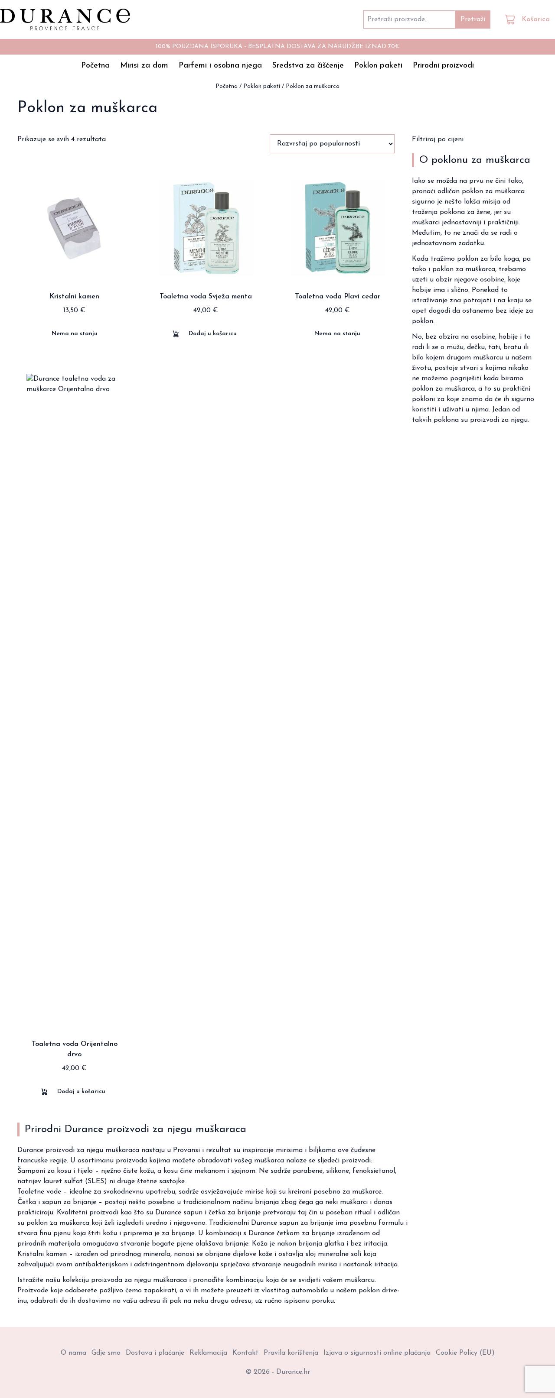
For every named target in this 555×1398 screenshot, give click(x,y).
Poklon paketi (378, 66)
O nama (73, 1352)
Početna (95, 66)
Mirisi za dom (144, 66)
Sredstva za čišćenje (308, 66)
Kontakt (245, 1352)
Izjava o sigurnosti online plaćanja (377, 1352)
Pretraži (472, 19)
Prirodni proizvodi (443, 66)
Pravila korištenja (291, 1352)
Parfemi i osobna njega (220, 66)
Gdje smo (106, 1352)
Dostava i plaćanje (155, 1352)
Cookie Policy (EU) (465, 1352)
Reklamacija (208, 1352)
